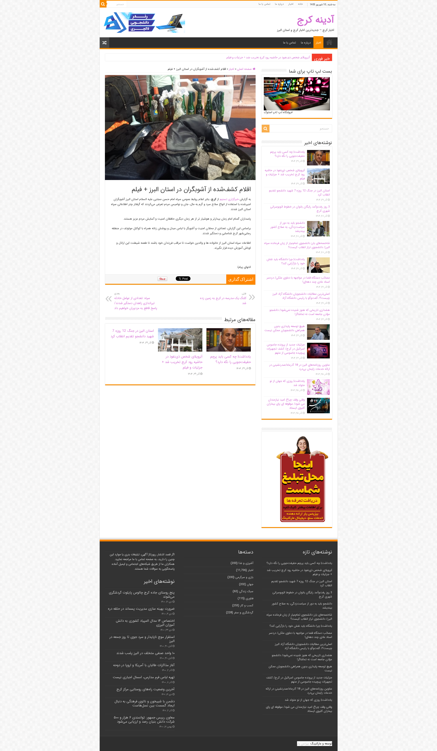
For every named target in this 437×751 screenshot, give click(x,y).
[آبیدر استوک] (144, 22)
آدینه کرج (315, 20)
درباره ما (279, 4)
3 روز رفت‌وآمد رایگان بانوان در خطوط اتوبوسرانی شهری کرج (300, 208)
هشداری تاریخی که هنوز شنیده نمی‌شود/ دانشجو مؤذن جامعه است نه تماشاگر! (299, 312)
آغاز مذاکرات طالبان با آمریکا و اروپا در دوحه (144, 665)
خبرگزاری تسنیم (229, 199)
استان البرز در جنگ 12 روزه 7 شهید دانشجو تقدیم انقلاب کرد (132, 333)
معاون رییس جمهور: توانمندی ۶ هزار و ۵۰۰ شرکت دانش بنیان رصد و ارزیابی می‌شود (144, 719)
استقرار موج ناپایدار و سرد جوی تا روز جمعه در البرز (142, 639)
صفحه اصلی (245, 69)
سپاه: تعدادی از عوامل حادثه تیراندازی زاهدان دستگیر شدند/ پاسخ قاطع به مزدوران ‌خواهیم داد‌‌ (135, 301)
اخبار (290, 4)
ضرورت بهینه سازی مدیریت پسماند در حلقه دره (141, 608)
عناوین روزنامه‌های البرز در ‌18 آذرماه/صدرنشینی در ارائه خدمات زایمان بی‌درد (299, 367)
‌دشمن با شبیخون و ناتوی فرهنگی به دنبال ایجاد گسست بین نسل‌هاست (144, 703)
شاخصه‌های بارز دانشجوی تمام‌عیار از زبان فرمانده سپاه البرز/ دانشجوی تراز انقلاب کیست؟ (297, 245)
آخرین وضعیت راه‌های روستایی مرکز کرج (146, 689)
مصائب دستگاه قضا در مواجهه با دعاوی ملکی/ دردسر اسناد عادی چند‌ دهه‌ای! (298, 279)
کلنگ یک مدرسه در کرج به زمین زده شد (223, 299)
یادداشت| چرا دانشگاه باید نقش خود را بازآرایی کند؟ (286, 261)
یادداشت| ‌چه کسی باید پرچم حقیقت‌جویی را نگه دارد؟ (230, 359)
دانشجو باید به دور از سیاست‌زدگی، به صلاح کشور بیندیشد (287, 227)
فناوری (249, 598)
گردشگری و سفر (243, 612)
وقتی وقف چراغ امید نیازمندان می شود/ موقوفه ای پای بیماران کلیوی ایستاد (286, 403)
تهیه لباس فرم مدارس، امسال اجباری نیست (144, 677)
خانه (300, 4)
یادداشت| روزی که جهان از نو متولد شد (287, 383)
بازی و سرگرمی (244, 577)
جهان (250, 584)
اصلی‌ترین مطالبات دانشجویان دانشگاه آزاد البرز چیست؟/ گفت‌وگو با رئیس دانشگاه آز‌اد (301, 296)
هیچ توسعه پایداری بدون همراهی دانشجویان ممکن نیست (284, 328)
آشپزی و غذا (246, 563)
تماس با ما (264, 4)
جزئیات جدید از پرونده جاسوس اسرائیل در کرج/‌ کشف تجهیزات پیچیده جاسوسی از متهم (286, 348)
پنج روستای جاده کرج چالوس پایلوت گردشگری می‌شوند (142, 594)
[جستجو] (103, 4)
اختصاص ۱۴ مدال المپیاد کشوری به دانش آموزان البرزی (145, 623)
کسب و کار (246, 605)
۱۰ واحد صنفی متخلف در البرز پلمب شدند (145, 653)
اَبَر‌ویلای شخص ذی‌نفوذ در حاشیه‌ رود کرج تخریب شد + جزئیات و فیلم (268, 57)
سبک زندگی (246, 591)
